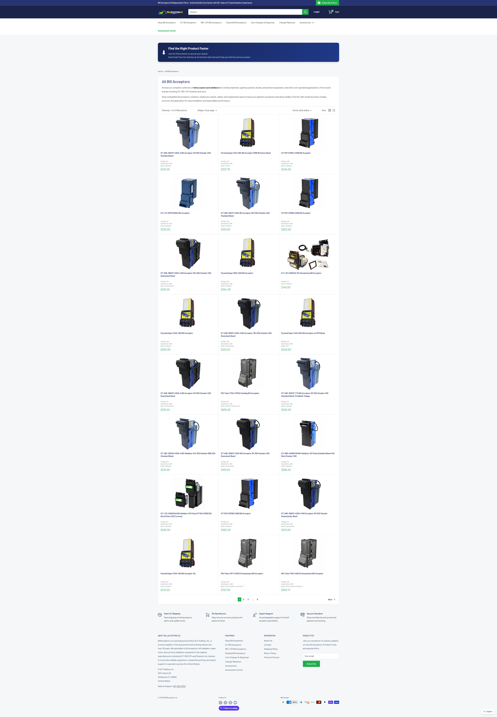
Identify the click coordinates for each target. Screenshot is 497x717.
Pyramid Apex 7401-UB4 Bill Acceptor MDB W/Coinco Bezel (246, 153)
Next (330, 599)
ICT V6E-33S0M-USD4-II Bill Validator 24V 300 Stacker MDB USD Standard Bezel (188, 454)
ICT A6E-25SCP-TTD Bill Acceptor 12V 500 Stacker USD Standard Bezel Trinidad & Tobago (304, 394)
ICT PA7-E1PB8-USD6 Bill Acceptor (296, 213)
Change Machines (287, 22)
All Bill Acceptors (171, 71)
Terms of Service (271, 657)
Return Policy (270, 653)
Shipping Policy (271, 649)
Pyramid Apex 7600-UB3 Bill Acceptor (237, 273)
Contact (267, 644)
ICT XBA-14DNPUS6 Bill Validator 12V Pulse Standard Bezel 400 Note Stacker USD (308, 454)
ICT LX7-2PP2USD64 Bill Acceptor (175, 213)
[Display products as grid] (329, 110)
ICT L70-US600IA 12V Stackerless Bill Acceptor (301, 273)
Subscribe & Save (329, 3)
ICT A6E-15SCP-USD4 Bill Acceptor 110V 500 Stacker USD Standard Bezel (245, 214)
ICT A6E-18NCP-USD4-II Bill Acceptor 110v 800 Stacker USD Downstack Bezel (186, 274)
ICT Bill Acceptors (188, 22)
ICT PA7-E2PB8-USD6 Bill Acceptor (236, 513)
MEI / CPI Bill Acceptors (211, 22)
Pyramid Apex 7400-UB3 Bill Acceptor (177, 333)
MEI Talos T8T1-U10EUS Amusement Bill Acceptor (242, 573)
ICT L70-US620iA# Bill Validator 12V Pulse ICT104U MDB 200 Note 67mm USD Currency (186, 514)
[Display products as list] (334, 110)
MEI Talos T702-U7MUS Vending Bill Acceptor (240, 393)
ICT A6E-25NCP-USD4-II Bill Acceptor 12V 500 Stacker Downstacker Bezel (304, 514)
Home (160, 71)
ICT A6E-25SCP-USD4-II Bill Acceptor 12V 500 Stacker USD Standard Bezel (186, 154)
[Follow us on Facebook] (220, 702)
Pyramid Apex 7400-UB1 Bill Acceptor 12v (178, 573)
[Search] (305, 12)
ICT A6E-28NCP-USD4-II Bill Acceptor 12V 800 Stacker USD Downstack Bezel (186, 394)
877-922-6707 (179, 686)
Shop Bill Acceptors (167, 22)
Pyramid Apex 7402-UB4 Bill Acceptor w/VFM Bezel (303, 333)
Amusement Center (167, 30)
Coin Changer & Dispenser (263, 22)
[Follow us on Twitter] (225, 702)
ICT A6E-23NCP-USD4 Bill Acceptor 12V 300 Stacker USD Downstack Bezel (245, 454)
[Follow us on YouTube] (235, 702)
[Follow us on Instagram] (230, 702)
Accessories (305, 22)
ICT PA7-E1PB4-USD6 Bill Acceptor (296, 153)
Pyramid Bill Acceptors (236, 22)
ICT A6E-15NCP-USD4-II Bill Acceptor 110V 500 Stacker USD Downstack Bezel (246, 334)
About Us (268, 640)
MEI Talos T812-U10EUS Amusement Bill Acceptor (302, 573)
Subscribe (311, 664)
